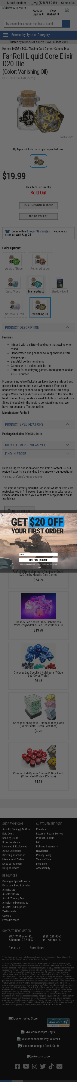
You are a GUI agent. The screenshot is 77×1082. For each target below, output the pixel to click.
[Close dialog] (2, 515)
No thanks (38, 567)
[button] (38, 561)
